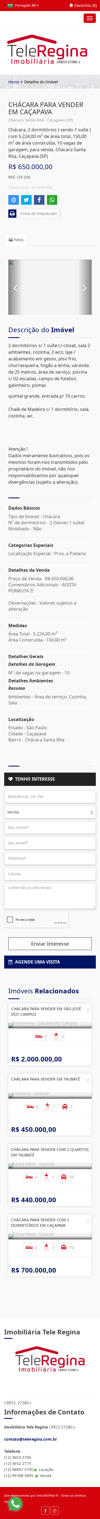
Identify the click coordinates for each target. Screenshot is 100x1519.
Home (13, 81)
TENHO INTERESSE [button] (34, 779)
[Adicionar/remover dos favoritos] (88, 1010)
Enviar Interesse (50, 943)
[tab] (50, 779)
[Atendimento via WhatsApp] (15, 1504)
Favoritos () (85, 5)
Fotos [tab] (18, 239)
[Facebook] (45, 1510)
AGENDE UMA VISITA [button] (36, 962)
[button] (15, 287)
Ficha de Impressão (37, 213)
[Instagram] (55, 1510)
